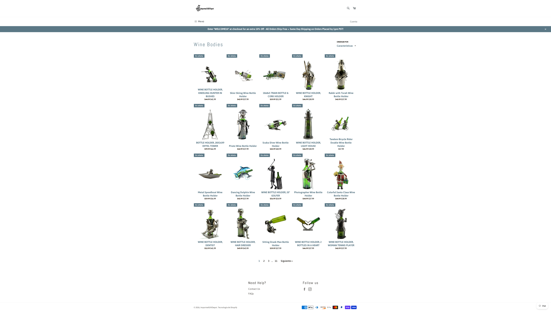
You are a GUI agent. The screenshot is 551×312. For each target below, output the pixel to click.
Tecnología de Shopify (227, 307)
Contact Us (254, 288)
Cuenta (353, 21)
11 (276, 260)
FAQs (251, 293)
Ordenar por (342, 42)
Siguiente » (287, 260)
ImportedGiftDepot (208, 307)
